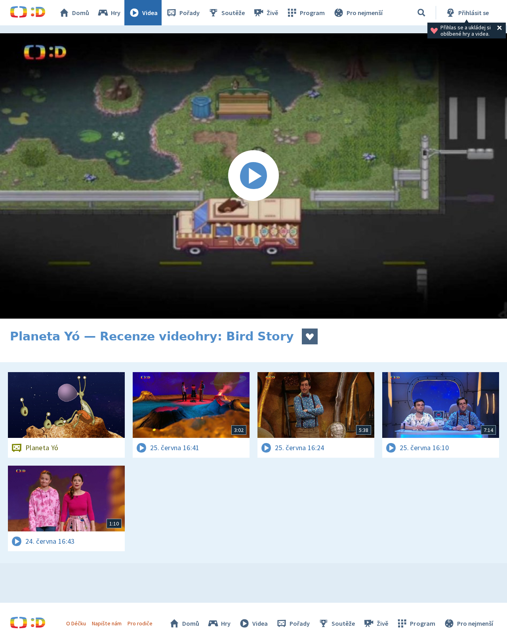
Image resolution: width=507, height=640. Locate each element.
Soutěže (233, 13)
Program (312, 13)
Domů (80, 13)
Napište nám (106, 623)
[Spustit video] (253, 176)
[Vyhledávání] (421, 12)
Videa (150, 13)
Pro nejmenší (365, 13)
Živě (272, 13)
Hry (115, 13)
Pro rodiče (140, 623)
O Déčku (76, 623)
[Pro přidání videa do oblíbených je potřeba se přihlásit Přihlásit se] (310, 336)
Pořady (189, 13)
